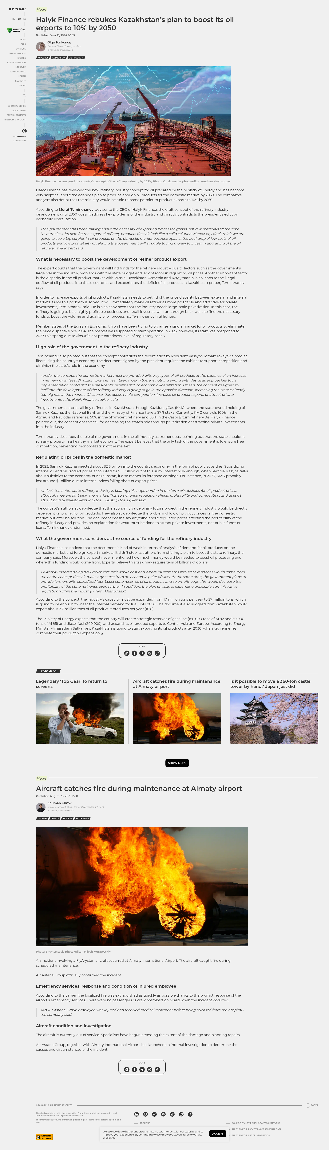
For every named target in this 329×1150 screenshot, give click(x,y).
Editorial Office (17, 106)
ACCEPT (217, 1133)
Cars (23, 44)
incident (67, 818)
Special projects (16, 115)
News (23, 39)
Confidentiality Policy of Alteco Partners (256, 1123)
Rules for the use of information (251, 1135)
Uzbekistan (19, 140)
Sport (22, 85)
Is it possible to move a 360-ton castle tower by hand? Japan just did (270, 684)
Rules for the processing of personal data (256, 1129)
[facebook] (190, 1114)
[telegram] (154, 1114)
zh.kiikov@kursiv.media (60, 810)
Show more (177, 763)
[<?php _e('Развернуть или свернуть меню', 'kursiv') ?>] (24, 131)
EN (19, 19)
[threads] (181, 1114)
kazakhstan (58, 58)
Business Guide (17, 53)
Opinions (21, 49)
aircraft (42, 818)
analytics (43, 58)
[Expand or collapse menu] (24, 95)
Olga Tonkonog (59, 42)
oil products (76, 58)
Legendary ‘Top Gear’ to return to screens (71, 684)
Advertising (19, 110)
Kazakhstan (19, 136)
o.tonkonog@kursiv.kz (60, 49)
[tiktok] (172, 1114)
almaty (55, 818)
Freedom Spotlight (15, 120)
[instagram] (145, 1114)
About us (145, 1123)
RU (13, 19)
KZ (24, 19)
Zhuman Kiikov (59, 803)
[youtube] (163, 1114)
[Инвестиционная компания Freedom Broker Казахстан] (16, 30)
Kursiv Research (16, 62)
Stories (22, 58)
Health (22, 76)
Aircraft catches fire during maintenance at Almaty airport (176, 684)
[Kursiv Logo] (17, 9)
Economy (20, 81)
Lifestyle (20, 67)
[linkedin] (136, 1114)
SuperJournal (18, 72)
